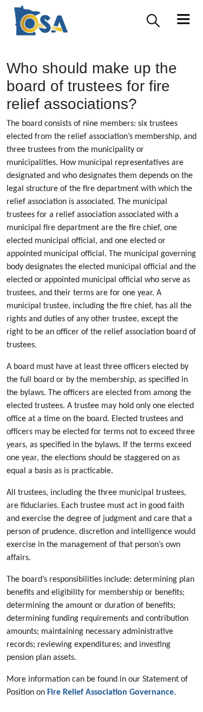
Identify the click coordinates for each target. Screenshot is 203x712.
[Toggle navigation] (183, 20)
